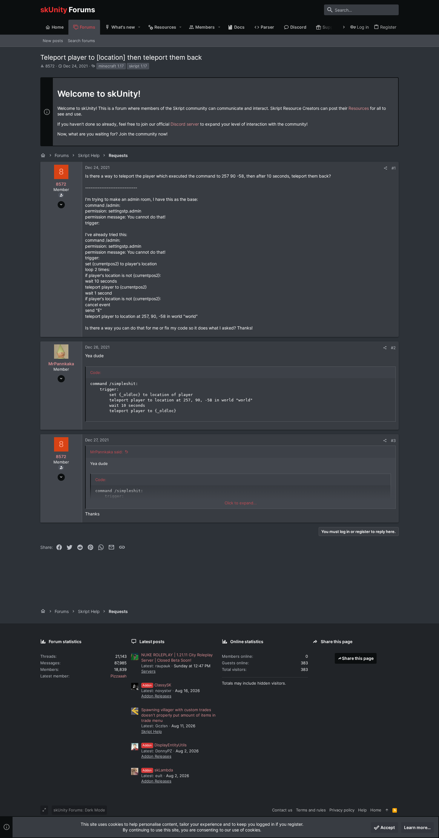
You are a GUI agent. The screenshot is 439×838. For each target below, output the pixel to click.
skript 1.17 (138, 66)
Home (375, 810)
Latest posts (152, 641)
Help (362, 810)
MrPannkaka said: (106, 451)
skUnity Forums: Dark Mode (79, 810)
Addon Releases (156, 696)
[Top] (387, 809)
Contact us (282, 810)
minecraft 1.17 (111, 66)
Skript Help (151, 731)
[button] (139, 27)
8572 (50, 66)
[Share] (385, 168)
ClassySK (156, 685)
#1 (394, 168)
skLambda (157, 770)
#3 (393, 440)
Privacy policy (341, 810)
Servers (148, 671)
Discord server (185, 124)
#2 (393, 347)
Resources (359, 108)
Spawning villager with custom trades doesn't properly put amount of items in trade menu (178, 715)
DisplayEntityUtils (164, 745)
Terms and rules (311, 810)
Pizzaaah (118, 676)
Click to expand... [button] (241, 502)
